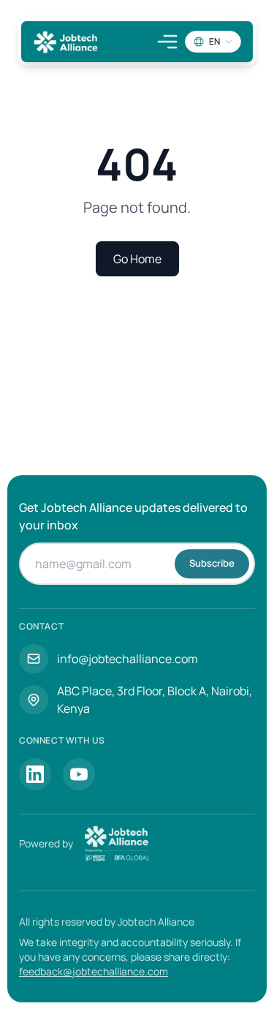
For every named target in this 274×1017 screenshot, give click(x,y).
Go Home (137, 259)
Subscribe (212, 563)
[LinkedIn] (35, 774)
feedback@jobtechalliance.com (93, 971)
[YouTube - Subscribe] (79, 774)
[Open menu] (167, 41)
